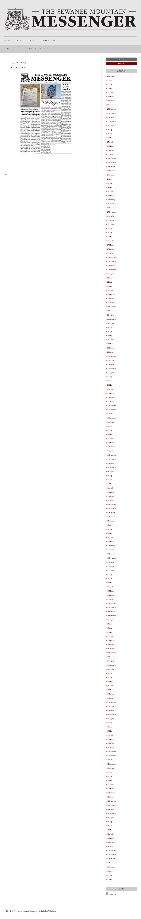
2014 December (111, 653)
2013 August (110, 718)
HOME (7, 41)
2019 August (110, 422)
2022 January (110, 302)
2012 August (110, 768)
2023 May (109, 236)
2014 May (109, 681)
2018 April (109, 488)
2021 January (110, 352)
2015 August (110, 620)
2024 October (110, 166)
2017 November (111, 508)
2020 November (111, 360)
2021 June (109, 331)
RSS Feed (113, 894)
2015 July (109, 624)
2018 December (111, 455)
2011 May (109, 830)
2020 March (110, 393)
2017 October (110, 512)
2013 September (111, 714)
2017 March (110, 541)
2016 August (110, 570)
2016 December (111, 554)
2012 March (110, 788)
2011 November (111, 805)
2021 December (111, 307)
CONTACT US (49, 41)
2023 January (110, 253)
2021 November (111, 311)
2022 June (109, 282)
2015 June (109, 628)
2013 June (109, 727)
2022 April (109, 290)
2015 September (111, 615)
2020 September (111, 368)
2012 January (110, 797)
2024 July (109, 179)
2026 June (109, 84)
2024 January (110, 204)
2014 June (109, 677)
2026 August (110, 76)
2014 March (110, 690)
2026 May (109, 88)
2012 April (109, 784)
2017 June (109, 529)
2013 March (110, 739)
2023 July (109, 228)
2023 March (110, 245)
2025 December (111, 109)
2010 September (111, 863)
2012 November (111, 756)
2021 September (111, 319)
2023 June (109, 232)
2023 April (109, 241)
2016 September (111, 566)
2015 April (109, 636)
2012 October (110, 760)
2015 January (110, 648)
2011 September (111, 813)
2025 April (109, 142)
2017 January (110, 550)
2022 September (111, 269)
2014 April (109, 685)
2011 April (109, 834)
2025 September (111, 121)
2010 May (109, 879)
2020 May (109, 385)
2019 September (111, 418)
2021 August (110, 323)
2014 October (110, 661)
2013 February (110, 743)
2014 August (110, 669)
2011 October (110, 809)
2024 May (109, 187)
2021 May (109, 335)
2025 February (110, 150)
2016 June (109, 578)
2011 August (110, 817)
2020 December (111, 356)
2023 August (110, 224)
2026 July (109, 80)
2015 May (109, 632)
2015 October (110, 611)
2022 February (110, 298)
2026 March (110, 96)
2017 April (109, 537)
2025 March (110, 146)
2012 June (109, 776)
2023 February (110, 249)
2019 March (110, 442)
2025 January (110, 154)
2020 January (110, 401)
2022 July (109, 278)
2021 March (110, 344)
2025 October (110, 117)
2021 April (109, 339)
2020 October (110, 364)
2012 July (109, 772)
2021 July (109, 327)
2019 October (110, 414)
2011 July (109, 821)
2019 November (111, 409)
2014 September (111, 665)
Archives (7, 49)
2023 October (110, 216)
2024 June (109, 183)
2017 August (110, 521)
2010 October (110, 858)
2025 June (109, 134)
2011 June (109, 826)
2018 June (109, 480)
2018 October (110, 463)
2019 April (109, 438)
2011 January (110, 846)
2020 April (109, 389)
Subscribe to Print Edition (39, 49)
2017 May (109, 533)
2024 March (110, 195)
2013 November (111, 706)
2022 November (111, 261)
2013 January (110, 747)
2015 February (110, 644)
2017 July (109, 525)
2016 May (109, 582)
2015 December (111, 603)
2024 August (110, 175)
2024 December (111, 158)
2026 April (109, 92)
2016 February (110, 595)
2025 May (109, 138)
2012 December (111, 751)
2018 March (110, 492)
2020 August (110, 372)
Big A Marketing (50, 911)
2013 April (109, 735)
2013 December (111, 702)
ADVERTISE (32, 41)
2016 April (109, 587)
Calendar (20, 49)
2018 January (110, 500)
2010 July (109, 871)
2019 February (110, 447)
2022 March (110, 294)
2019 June (109, 430)
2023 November (111, 212)
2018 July (109, 475)
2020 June (109, 381)
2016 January (110, 599)
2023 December (111, 208)
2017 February (110, 545)
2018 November (111, 459)
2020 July (109, 377)
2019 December (111, 405)
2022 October (110, 265)
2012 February (110, 793)
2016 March (110, 591)
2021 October (110, 315)
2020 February (110, 397)
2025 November (111, 113)
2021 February (110, 348)
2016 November (111, 558)
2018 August (110, 471)
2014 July (109, 673)
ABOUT (18, 41)
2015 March (110, 640)
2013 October (110, 710)
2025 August (110, 125)
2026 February (110, 101)
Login (6, 174)
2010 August (110, 867)
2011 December (111, 801)
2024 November (111, 162)
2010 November (111, 854)
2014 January (110, 698)
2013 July (109, 723)
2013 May (109, 731)
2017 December (111, 504)
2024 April (109, 191)
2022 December (111, 257)
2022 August (110, 274)
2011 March (110, 838)
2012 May (109, 780)
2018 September (111, 467)
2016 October (110, 562)
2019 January (110, 451)
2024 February (110, 199)
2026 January (110, 105)
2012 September (111, 764)
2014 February (110, 694)
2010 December (111, 850)
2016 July (109, 574)
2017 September (111, 517)
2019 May (109, 434)
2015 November (111, 607)
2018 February (110, 496)
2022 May (109, 286)
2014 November (111, 657)
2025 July (109, 129)
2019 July (109, 426)
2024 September (111, 171)
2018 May (109, 484)
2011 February (110, 842)
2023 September (111, 220)
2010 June (109, 875)
